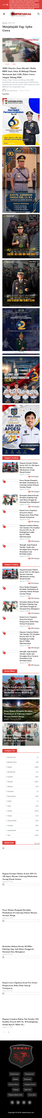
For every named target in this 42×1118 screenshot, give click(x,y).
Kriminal (16, 679)
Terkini (21, 683)
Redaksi (15, 1079)
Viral (35, 683)
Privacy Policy (13, 1084)
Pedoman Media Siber (16, 1095)
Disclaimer (27, 1079)
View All (37, 843)
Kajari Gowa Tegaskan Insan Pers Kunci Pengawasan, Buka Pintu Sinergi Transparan (19, 985)
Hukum (8, 679)
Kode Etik (28, 1089)
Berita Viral (9, 843)
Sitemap (15, 1089)
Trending (28, 683)
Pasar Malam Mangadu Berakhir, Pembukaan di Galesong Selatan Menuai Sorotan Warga (18, 714)
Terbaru (14, 64)
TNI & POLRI (16, 707)
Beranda (4, 23)
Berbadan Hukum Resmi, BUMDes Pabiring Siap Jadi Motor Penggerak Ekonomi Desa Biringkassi (19, 738)
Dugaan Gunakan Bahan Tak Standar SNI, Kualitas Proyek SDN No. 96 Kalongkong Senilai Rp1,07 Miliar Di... (20, 1022)
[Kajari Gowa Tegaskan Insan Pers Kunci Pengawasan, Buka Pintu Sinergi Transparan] (21, 968)
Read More (5, 94)
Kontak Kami (14, 1074)
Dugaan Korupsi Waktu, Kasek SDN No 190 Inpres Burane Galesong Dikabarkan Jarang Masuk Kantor (29, 467)
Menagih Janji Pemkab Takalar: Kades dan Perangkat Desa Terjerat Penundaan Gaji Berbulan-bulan (29, 549)
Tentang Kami (29, 1074)
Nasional (7, 64)
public (8, 683)
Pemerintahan (31, 679)
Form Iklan (32, 1095)
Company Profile (29, 1084)
